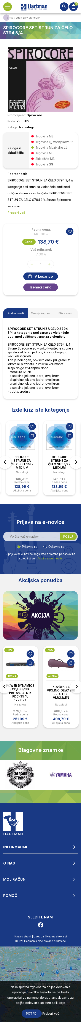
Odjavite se (56, 546)
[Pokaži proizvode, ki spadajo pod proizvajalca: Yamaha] (20, 775)
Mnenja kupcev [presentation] (40, 313)
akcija (12, 676)
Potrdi (31, 1013)
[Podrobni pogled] (40, 79)
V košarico (44, 276)
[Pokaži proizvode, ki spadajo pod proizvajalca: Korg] (61, 774)
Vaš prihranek (41, 249)
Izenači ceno (40, 287)
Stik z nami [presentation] (65, 313)
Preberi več (50, 1013)
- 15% (50, 650)
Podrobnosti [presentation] (16, 313)
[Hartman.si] (13, 823)
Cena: (28, 242)
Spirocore (34, 115)
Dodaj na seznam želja (32, 426)
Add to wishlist (69, 231)
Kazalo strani (22, 936)
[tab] (15, 313)
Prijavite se (30, 546)
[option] (22, 458)
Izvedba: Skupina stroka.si (50, 936)
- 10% (9, 650)
